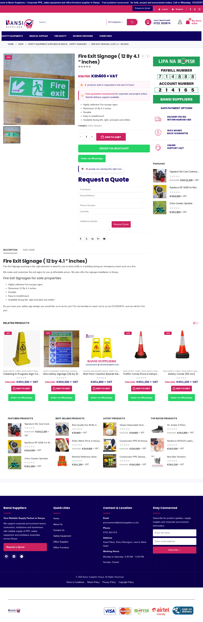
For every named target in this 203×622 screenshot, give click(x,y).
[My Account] (180, 22)
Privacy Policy (109, 582)
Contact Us (58, 530)
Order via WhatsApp (92, 158)
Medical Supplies (38, 36)
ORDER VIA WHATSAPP (114, 148)
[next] (147, 56)
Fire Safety (60, 36)
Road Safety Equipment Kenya (35, 371)
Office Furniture (61, 547)
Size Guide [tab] (29, 250)
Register (179, 9)
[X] (195, 9)
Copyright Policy (126, 582)
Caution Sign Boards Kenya (95, 371)
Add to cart (113, 137)
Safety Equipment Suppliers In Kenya (60, 371)
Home (56, 518)
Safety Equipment (62, 536)
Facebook (80, 238)
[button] (194, 323)
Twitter (86, 238)
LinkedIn (92, 238)
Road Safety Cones (12, 371)
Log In (165, 9)
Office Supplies (60, 541)
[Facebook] (190, 9)
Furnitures (105, 36)
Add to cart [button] (23, 388)
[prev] (143, 56)
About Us (57, 524)
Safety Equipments (12, 36)
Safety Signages (95, 126)
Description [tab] (10, 250)
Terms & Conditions (75, 582)
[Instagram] (199, 9)
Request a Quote (15, 547)
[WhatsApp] (21, 556)
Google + (98, 238)
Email (104, 238)
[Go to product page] (159, 175)
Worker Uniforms (83, 36)
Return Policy (93, 582)
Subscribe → (174, 550)
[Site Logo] (21, 24)
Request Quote (121, 224)
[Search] (132, 22)
